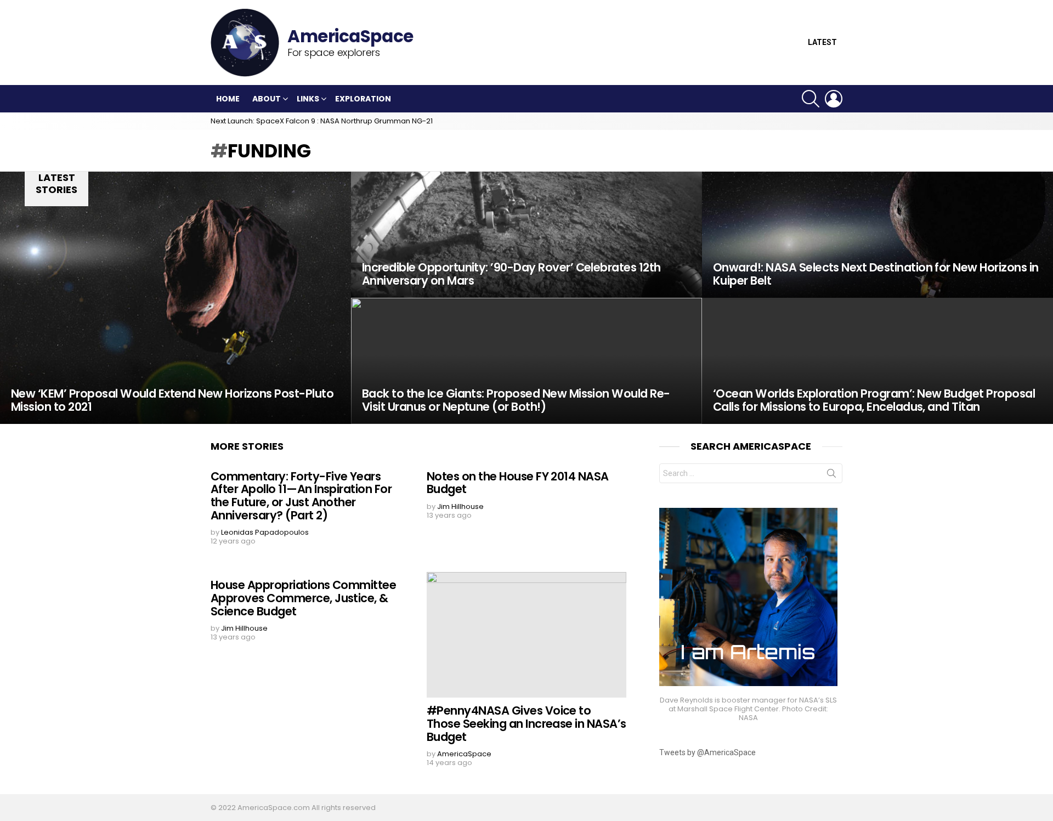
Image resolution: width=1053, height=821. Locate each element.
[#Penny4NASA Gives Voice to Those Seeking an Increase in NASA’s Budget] (526, 635)
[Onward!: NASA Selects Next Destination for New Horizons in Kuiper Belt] (877, 235)
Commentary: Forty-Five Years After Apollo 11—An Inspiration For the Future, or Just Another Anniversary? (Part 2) (301, 495)
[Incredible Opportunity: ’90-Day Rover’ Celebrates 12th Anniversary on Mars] (526, 235)
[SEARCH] (810, 98)
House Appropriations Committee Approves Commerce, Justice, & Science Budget (303, 598)
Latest (822, 42)
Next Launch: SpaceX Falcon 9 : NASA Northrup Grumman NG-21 (322, 121)
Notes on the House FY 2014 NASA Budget (518, 482)
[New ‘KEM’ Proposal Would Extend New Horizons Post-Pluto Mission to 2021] (175, 298)
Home (228, 98)
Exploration (363, 98)
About (266, 98)
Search (831, 475)
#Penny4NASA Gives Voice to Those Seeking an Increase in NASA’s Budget (526, 723)
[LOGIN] (833, 98)
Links (308, 98)
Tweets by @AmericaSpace (707, 752)
